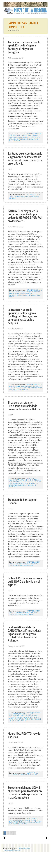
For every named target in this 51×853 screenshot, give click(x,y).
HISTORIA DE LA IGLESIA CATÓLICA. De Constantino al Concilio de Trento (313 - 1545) (25, 481)
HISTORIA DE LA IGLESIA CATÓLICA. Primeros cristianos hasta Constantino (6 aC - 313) (23, 136)
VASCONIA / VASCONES (21, 721)
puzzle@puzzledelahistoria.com (12, 850)
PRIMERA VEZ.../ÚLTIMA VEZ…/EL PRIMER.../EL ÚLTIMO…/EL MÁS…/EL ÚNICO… (24, 139)
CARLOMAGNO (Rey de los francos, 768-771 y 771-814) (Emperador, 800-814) (24, 713)
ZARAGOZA (17, 141)
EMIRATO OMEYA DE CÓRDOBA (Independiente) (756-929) (23, 819)
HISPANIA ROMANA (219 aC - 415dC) (22, 480)
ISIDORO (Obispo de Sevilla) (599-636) (23, 614)
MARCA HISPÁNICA (19, 719)
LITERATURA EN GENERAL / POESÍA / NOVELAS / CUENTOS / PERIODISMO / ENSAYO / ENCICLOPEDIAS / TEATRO (24, 717)
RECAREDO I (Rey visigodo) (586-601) (23, 565)
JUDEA (14, 198)
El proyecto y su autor (24, 848)
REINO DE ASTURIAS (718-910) (29, 775)
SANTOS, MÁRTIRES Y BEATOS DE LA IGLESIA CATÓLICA (25, 296)
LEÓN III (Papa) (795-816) (20, 824)
